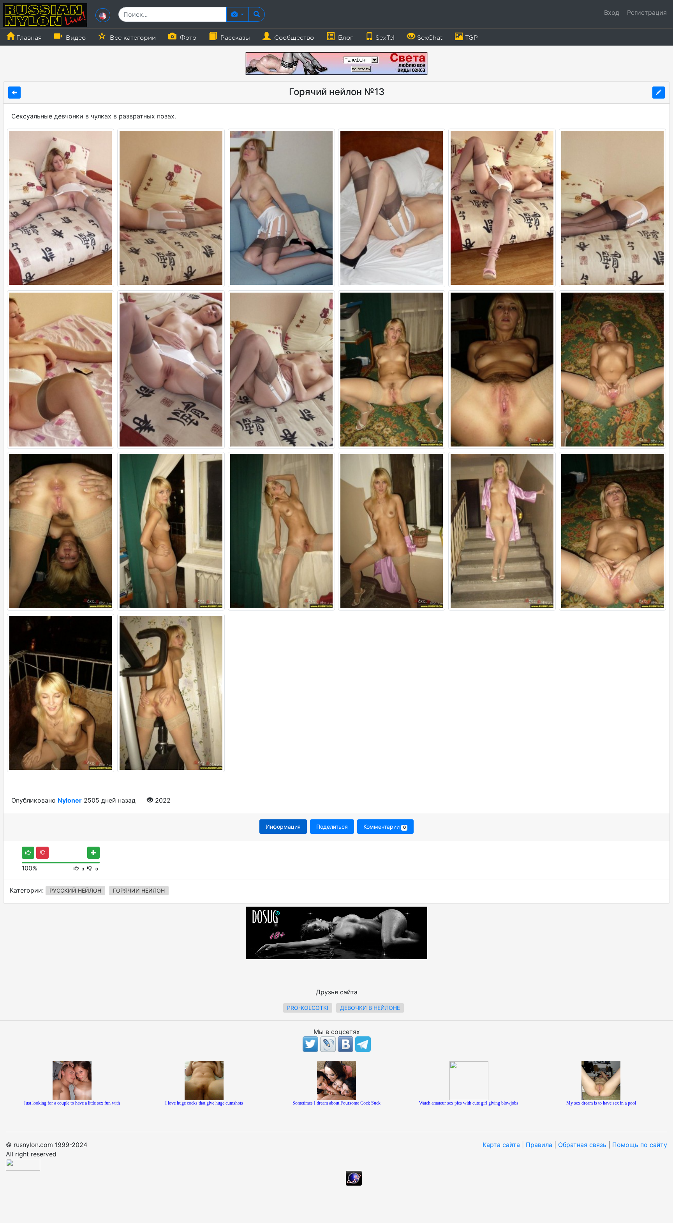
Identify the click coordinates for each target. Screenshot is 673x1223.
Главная (28, 37)
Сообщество (293, 37)
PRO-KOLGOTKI (307, 1007)
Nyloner (70, 800)
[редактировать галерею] (658, 92)
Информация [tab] (283, 826)
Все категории (132, 37)
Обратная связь (582, 1145)
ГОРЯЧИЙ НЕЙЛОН (139, 890)
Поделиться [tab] (332, 826)
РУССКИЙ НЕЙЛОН (75, 890)
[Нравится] (28, 853)
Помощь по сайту (639, 1145)
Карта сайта (501, 1145)
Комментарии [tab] (384, 826)
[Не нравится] (42, 853)
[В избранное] (93, 853)
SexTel (384, 37)
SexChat (428, 37)
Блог (344, 37)
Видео (75, 37)
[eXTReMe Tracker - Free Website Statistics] (354, 1178)
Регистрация (647, 12)
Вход (611, 12)
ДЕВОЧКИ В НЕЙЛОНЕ (370, 1007)
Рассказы (234, 37)
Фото (187, 37)
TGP (470, 37)
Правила (539, 1145)
